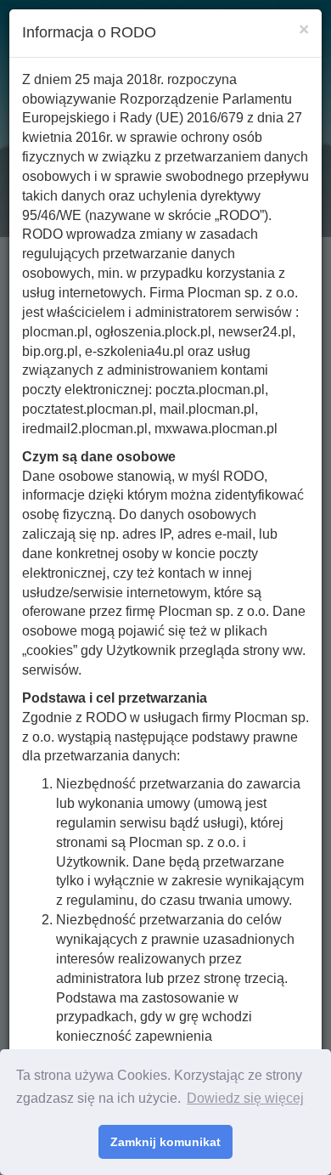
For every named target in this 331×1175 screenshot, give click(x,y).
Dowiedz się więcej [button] (245, 1098)
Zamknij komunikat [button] (165, 1142)
